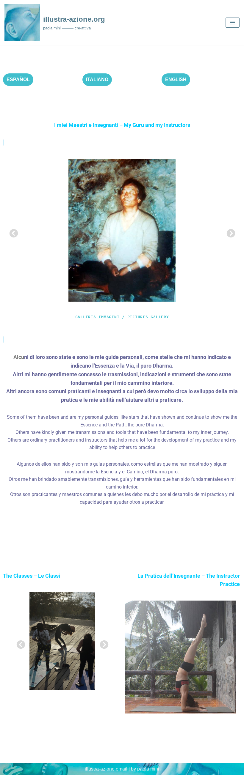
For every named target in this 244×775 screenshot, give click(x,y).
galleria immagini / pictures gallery (122, 317)
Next (229, 232)
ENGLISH (176, 79)
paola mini (148, 768)
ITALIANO (97, 79)
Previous (12, 232)
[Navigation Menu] (233, 23)
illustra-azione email (106, 768)
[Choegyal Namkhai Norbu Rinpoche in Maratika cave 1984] (122, 230)
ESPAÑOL (18, 79)
